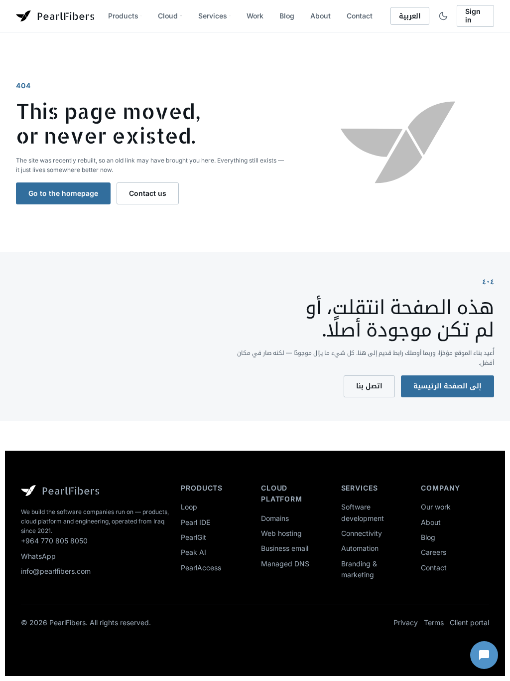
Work (255, 15)
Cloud (168, 15)
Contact (360, 15)
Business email (284, 548)
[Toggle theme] (443, 16)
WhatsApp (38, 556)
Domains (275, 518)
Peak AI (193, 552)
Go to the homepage (63, 193)
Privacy (405, 622)
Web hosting (281, 533)
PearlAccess (201, 567)
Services (212, 15)
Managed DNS (285, 563)
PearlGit (193, 537)
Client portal (469, 622)
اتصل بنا (369, 385)
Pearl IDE (195, 522)
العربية (410, 15)
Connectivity (361, 533)
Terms (434, 622)
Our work (436, 507)
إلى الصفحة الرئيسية (447, 385)
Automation (360, 548)
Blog (286, 15)
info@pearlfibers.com (56, 571)
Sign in (473, 15)
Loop (189, 507)
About (320, 15)
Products (123, 15)
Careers (433, 552)
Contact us (147, 193)
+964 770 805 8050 (54, 540)
